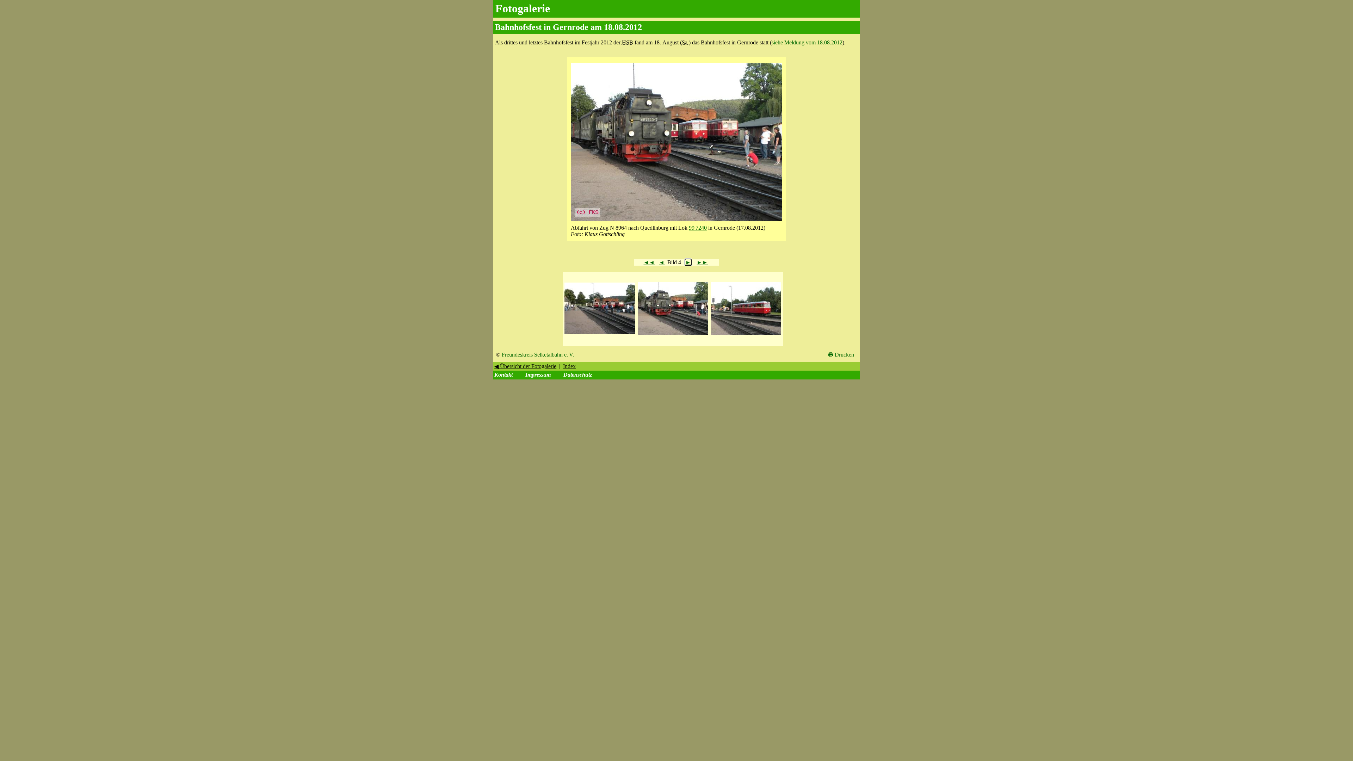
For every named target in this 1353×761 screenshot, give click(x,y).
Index (569, 366)
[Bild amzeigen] (599, 334)
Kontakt (503, 375)
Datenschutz (577, 375)
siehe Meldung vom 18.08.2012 (807, 42)
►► (702, 262)
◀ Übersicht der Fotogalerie (525, 366)
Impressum (538, 375)
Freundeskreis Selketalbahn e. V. (538, 355)
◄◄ (649, 262)
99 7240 (698, 228)
